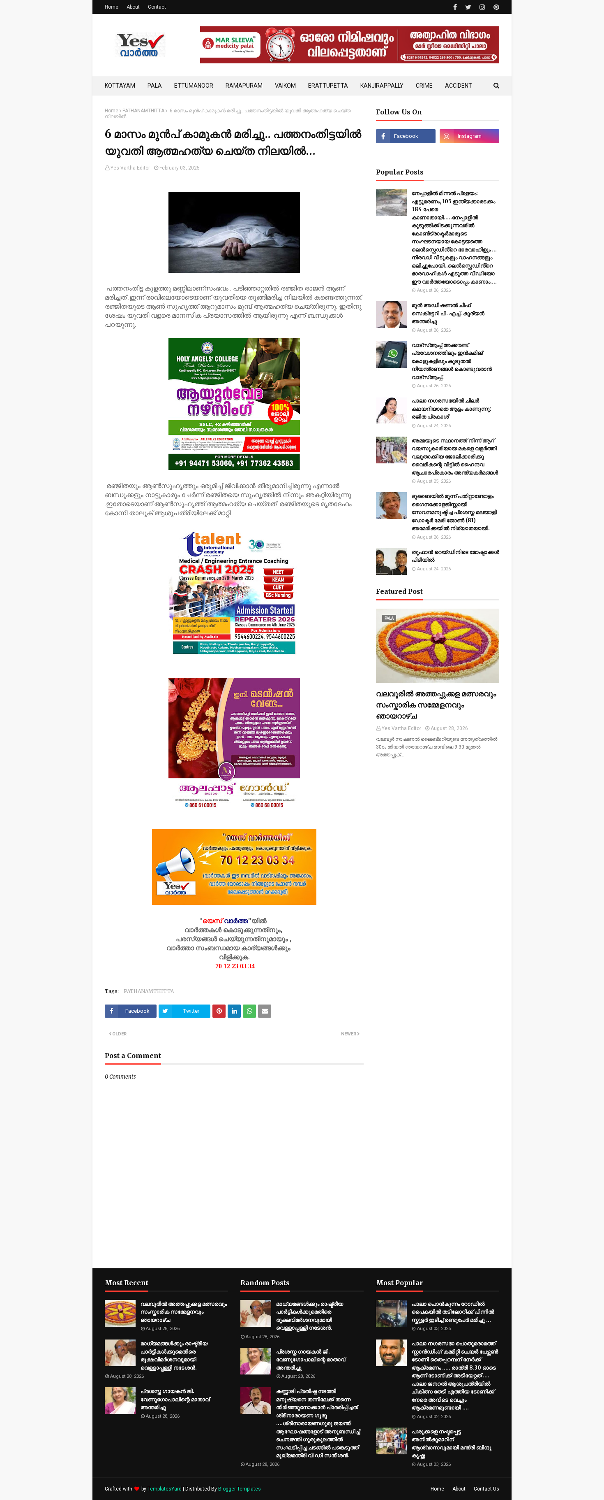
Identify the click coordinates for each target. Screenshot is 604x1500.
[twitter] (468, 7)
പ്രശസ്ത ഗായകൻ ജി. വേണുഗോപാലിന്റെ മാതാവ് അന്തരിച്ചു (175, 1399)
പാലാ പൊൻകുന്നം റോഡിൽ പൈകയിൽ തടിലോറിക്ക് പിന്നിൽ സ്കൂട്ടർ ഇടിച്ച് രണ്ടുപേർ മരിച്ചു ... (453, 1311)
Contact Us (486, 1489)
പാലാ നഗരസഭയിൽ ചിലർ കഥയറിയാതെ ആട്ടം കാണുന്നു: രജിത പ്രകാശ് (451, 408)
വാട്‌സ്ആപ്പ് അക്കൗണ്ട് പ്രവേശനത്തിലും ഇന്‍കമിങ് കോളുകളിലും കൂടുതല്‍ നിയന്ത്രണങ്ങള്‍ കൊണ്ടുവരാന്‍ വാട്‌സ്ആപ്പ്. (452, 361)
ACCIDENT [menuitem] (458, 85)
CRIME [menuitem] (424, 85)
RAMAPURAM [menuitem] (244, 85)
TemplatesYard (165, 1489)
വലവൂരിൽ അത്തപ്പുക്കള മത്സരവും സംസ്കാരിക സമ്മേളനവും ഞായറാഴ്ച (436, 705)
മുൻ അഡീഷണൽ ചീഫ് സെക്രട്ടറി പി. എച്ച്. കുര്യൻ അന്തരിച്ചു (448, 313)
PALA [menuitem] (155, 85)
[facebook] (455, 7)
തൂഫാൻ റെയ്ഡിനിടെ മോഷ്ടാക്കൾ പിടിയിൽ (455, 556)
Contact (157, 7)
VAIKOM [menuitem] (285, 85)
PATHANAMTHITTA (143, 111)
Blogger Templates (239, 1489)
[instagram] (482, 7)
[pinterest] (495, 7)
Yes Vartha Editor (130, 168)
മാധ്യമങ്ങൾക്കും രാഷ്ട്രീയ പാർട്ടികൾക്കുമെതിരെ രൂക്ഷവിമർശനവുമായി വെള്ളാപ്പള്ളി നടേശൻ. (174, 1355)
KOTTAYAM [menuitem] (120, 85)
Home (111, 7)
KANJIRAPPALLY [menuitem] (381, 85)
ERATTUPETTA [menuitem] (328, 85)
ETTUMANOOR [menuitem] (193, 85)
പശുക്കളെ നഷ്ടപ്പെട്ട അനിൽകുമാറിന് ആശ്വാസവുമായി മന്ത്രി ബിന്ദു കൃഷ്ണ (451, 1443)
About (133, 7)
